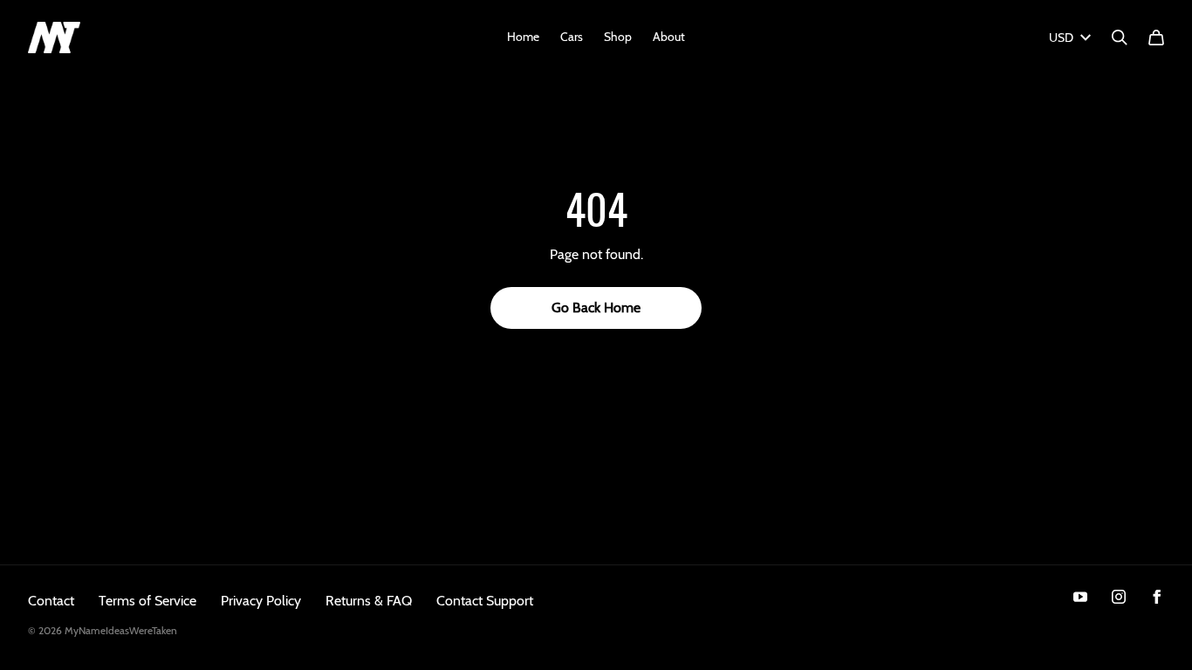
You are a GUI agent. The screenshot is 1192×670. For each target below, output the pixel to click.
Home (523, 36)
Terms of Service (147, 600)
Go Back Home (596, 307)
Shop (618, 36)
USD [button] (1061, 37)
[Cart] (1156, 37)
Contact (51, 600)
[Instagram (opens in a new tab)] (1119, 596)
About (669, 36)
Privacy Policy (261, 600)
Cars (571, 36)
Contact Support (484, 600)
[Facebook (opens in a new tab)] (1157, 596)
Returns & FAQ (368, 600)
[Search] (1119, 37)
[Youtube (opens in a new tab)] (1080, 596)
